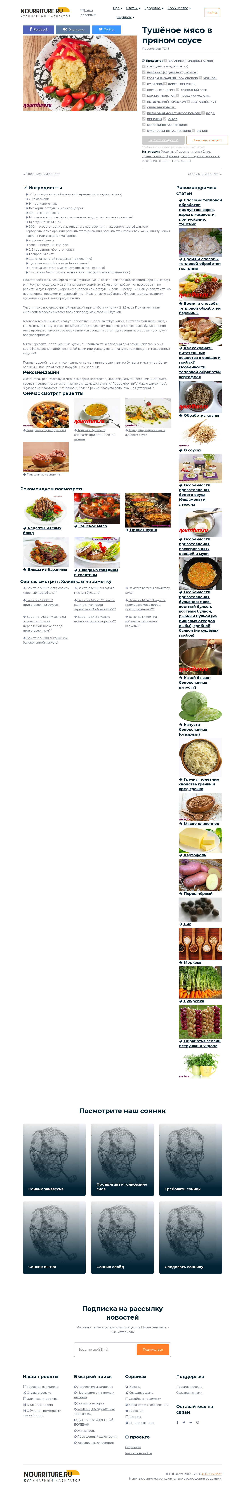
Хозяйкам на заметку (144, 1398)
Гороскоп (136, 1410)
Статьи (132, 8)
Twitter (109, 29)
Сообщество (178, 8)
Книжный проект (39, 1405)
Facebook (40, 29)
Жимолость (86, 1430)
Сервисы (124, 17)
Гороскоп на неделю (42, 1386)
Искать (134, 1386)
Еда (116, 8)
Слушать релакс (38, 1392)
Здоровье (153, 8)
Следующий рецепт (203, 174)
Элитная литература (42, 1398)
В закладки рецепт (207, 140)
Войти (212, 13)
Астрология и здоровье (95, 1386)
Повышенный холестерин (97, 1436)
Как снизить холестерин (95, 1442)
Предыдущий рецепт (43, 174)
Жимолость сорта (90, 1403)
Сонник (135, 1417)
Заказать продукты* (163, 140)
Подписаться (153, 1349)
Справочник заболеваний (149, 1405)
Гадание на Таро (141, 1423)
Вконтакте (75, 29)
